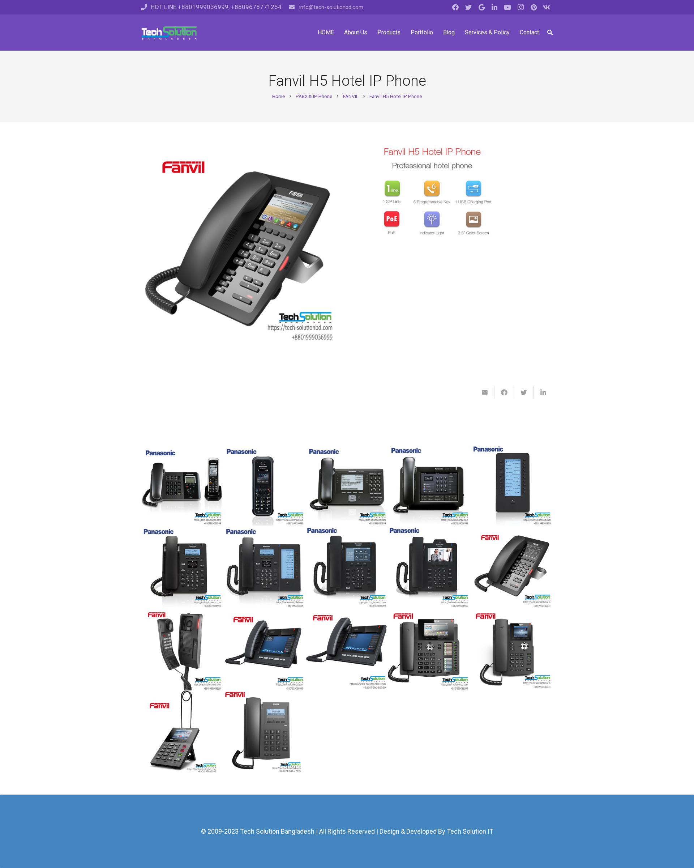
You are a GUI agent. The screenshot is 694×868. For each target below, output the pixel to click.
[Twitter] (468, 7)
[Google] (481, 7)
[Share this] (504, 392)
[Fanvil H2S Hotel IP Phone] (182, 649)
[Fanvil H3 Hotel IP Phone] (512, 567)
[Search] (550, 32)
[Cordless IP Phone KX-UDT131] (264, 484)
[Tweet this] (524, 392)
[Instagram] (520, 7)
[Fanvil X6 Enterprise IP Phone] (429, 649)
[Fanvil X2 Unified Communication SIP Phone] (182, 731)
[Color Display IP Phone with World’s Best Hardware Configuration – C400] (347, 649)
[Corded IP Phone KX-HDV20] (512, 484)
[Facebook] (455, 7)
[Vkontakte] (546, 7)
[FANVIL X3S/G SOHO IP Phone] (512, 649)
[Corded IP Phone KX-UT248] (347, 484)
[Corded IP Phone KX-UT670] (429, 484)
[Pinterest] (533, 7)
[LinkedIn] (494, 7)
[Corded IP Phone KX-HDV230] (264, 567)
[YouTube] (507, 7)
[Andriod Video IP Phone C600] (264, 649)
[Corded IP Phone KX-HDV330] (347, 567)
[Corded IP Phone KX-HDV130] (182, 567)
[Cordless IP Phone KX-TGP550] (182, 484)
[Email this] (484, 392)
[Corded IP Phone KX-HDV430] (429, 567)
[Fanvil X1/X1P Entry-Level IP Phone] (264, 731)
